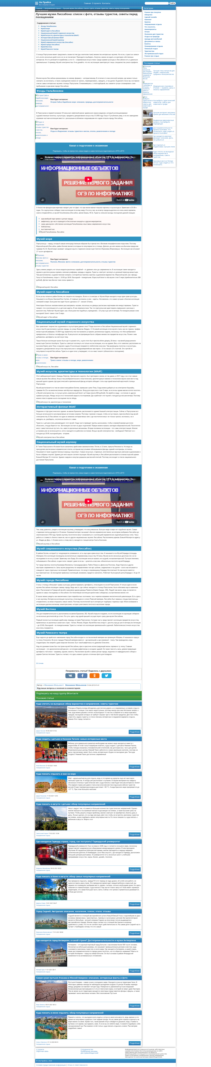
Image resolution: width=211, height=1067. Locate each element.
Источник (39, 663)
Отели (147, 32)
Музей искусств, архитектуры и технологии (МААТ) (60, 35)
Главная (87, 3)
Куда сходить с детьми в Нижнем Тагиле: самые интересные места (71, 739)
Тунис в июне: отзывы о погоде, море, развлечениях (71, 360)
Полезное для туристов (154, 34)
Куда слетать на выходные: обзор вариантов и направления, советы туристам (77, 703)
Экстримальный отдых (154, 54)
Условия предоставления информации (51, 1065)
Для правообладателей (89, 1053)
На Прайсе (45, 2)
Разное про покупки (153, 12)
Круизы (148, 22)
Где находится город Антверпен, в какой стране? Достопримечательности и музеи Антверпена (86, 940)
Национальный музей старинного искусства (57, 33)
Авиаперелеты (150, 29)
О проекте (96, 3)
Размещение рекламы (89, 1051)
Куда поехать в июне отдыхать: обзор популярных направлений (70, 1012)
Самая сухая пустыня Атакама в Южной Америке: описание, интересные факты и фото (81, 977)
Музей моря (45, 29)
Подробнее (135, 732)
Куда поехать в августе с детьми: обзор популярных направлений (70, 804)
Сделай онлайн (151, 17)
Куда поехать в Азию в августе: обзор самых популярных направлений (73, 876)
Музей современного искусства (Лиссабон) (57, 42)
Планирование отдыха (154, 46)
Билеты (148, 44)
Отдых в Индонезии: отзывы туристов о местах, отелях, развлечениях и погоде (82, 131)
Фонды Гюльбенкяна (48, 26)
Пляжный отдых (151, 49)
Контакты (106, 3)
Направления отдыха (43, 733)
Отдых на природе (152, 36)
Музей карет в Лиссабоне (50, 31)
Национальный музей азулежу (52, 40)
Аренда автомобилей (153, 39)
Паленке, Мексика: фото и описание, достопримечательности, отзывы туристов (82, 262)
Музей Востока (46, 47)
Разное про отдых (152, 56)
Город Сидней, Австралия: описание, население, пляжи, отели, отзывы (73, 911)
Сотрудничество (87, 1049)
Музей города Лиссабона (50, 45)
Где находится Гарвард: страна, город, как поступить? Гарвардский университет (78, 841)
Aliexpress (148, 15)
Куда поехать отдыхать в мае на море (56, 774)
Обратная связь (42, 1051)
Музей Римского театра (49, 49)
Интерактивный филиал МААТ (52, 38)
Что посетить (150, 27)
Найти (172, 3)
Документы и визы (152, 41)
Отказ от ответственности (77, 1065)
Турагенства (149, 51)
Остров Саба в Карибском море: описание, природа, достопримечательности (81, 102)
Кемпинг (148, 19)
